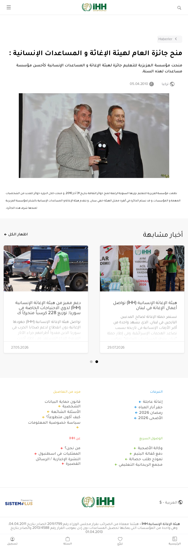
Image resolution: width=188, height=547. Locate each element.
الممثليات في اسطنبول (59, 453)
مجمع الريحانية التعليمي (141, 464)
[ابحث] (179, 7)
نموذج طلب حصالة (146, 459)
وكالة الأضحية (150, 447)
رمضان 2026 (151, 412)
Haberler (165, 38)
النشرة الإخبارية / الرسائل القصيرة (58, 461)
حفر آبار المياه (150, 407)
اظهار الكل (18, 234)
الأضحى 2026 (150, 417)
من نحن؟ (72, 447)
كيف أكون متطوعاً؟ (63, 416)
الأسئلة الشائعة (65, 411)
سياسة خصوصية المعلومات (54, 422)
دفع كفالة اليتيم (148, 453)
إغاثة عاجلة (153, 401)
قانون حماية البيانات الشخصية (62, 403)
